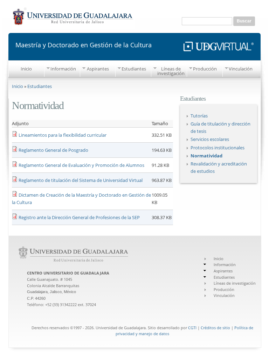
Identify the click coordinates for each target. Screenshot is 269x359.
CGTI (192, 327)
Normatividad (206, 156)
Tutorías (199, 116)
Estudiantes (134, 69)
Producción (205, 69)
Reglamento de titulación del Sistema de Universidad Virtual (81, 180)
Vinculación (241, 69)
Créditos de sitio (215, 327)
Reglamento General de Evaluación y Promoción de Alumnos (81, 165)
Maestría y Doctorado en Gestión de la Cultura (83, 44)
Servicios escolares (210, 139)
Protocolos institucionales (217, 147)
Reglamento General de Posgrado (53, 150)
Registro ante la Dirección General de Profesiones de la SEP (79, 217)
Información (63, 69)
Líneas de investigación (171, 71)
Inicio (26, 69)
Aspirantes (98, 69)
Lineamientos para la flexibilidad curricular (62, 135)
